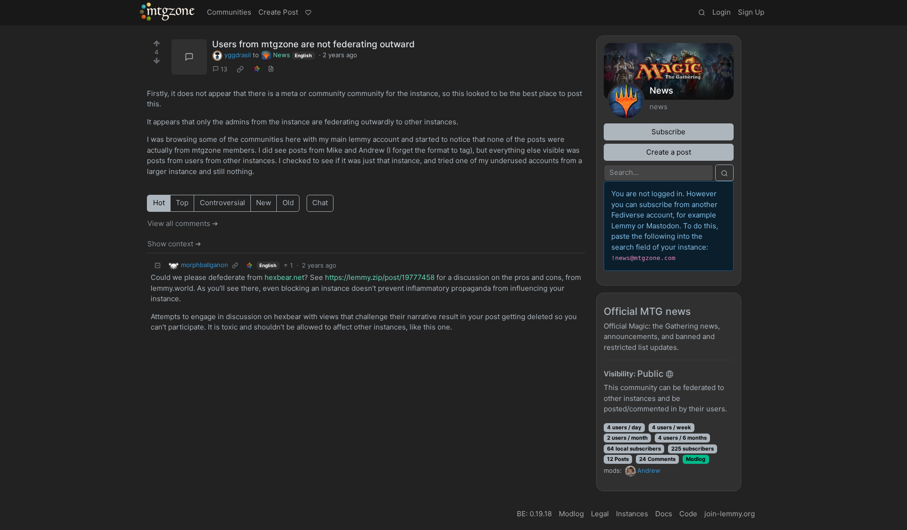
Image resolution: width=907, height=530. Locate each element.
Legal (600, 513)
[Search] (701, 13)
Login (721, 12)
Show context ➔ (174, 243)
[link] (240, 69)
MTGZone (167, 11)
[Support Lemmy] (308, 13)
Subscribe (668, 131)
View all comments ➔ (182, 223)
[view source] (271, 69)
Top (182, 202)
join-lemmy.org (729, 513)
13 (224, 69)
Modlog (695, 459)
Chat (320, 202)
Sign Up (751, 12)
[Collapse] (158, 265)
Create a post (668, 152)
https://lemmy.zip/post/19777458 (380, 277)
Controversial (222, 202)
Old (288, 202)
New (263, 202)
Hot (159, 202)
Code (688, 513)
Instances (632, 513)
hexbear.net (284, 277)
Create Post (278, 12)
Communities (229, 12)
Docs (663, 513)
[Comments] (189, 57)
